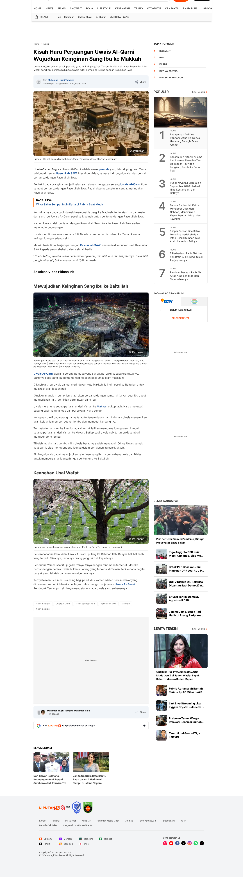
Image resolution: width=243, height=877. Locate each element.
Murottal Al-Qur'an (119, 17)
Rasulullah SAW (66, 173)
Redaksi (56, 820)
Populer (161, 92)
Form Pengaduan (147, 820)
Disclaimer (70, 820)
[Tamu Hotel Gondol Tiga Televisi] (161, 735)
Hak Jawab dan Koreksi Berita (77, 825)
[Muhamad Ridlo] (43, 712)
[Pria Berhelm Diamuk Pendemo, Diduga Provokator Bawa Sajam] (181, 520)
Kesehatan (122, 8)
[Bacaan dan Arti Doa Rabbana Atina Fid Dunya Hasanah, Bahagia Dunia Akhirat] (181, 112)
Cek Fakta (172, 8)
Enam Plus (190, 8)
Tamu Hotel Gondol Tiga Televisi (184, 735)
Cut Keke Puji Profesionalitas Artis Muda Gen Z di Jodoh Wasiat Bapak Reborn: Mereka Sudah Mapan (177, 675)
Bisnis (62, 8)
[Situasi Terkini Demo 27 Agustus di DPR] (161, 598)
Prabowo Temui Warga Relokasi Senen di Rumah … (186, 720)
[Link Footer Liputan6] (54, 807)
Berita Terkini (166, 628)
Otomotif (154, 8)
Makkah (102, 406)
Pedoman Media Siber (108, 820)
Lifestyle (104, 8)
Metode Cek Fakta (48, 825)
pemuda (104, 169)
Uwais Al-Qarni (130, 184)
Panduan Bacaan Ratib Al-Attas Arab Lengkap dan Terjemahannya (185, 276)
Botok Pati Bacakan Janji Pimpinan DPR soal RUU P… (186, 568)
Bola (89, 8)
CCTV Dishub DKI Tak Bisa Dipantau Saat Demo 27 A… (186, 583)
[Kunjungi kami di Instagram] (189, 843)
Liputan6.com (64, 852)
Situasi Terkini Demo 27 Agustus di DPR (184, 598)
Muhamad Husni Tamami (61, 80)
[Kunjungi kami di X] (183, 843)
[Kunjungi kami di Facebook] (177, 843)
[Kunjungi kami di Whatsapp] (196, 843)
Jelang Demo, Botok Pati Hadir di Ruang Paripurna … (186, 613)
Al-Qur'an (101, 17)
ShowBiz (76, 8)
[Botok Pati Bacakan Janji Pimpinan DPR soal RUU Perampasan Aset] (161, 568)
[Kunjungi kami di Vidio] (165, 843)
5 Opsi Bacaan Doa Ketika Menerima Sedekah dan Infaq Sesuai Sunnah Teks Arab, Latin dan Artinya (185, 236)
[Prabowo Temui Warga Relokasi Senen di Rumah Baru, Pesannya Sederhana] (161, 720)
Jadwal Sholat (85, 17)
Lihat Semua (198, 92)
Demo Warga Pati (166, 501)
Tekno (138, 8)
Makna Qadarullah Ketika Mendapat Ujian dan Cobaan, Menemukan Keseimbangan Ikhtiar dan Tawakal (185, 212)
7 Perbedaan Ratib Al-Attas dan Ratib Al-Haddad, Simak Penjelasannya (186, 257)
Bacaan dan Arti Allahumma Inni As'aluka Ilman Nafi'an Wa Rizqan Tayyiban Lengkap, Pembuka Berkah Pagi (186, 163)
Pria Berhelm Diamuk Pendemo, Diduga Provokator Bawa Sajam (180, 540)
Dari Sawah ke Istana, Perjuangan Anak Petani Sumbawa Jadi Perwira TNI (49, 779)
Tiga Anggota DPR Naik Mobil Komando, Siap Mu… (186, 553)
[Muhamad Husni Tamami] (38, 82)
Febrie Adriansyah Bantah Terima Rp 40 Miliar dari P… (186, 690)
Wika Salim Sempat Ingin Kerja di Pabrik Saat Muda (69, 204)
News (49, 8)
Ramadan (69, 17)
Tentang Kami (168, 820)
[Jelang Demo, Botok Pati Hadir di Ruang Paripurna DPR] (161, 613)
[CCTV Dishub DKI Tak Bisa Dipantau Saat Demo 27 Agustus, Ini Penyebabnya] (161, 583)
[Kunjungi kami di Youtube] (171, 843)
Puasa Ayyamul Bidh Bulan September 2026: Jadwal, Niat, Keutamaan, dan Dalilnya (185, 187)
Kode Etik (86, 820)
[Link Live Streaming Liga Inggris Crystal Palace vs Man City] (161, 705)
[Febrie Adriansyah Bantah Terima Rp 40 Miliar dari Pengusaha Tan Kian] (161, 690)
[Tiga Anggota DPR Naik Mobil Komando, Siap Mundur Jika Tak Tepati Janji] (161, 554)
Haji (59, 17)
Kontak (42, 820)
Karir (183, 820)
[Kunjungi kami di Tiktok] (202, 843)
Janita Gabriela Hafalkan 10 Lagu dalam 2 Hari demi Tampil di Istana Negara (89, 779)
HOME (37, 8)
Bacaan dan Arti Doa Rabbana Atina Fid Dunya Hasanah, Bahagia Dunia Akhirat (185, 139)
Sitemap (129, 820)
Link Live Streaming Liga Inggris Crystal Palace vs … (186, 705)
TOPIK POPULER (164, 43)
